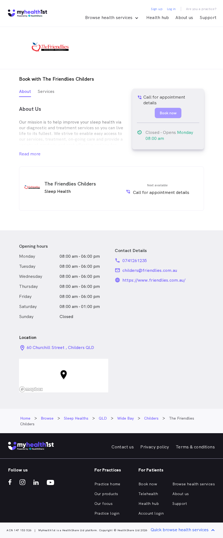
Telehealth (148, 493)
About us (184, 17)
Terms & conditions (195, 447)
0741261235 (134, 260)
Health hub (157, 17)
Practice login (107, 513)
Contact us (123, 447)
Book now (147, 484)
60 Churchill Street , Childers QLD (60, 347)
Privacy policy (154, 447)
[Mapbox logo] (31, 389)
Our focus (103, 503)
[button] (63, 376)
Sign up (157, 9)
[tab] (25, 93)
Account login (151, 513)
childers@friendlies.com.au (149, 270)
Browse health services (193, 484)
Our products (106, 493)
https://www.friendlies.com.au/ (153, 280)
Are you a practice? (201, 9)
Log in (171, 9)
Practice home (107, 484)
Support (208, 17)
